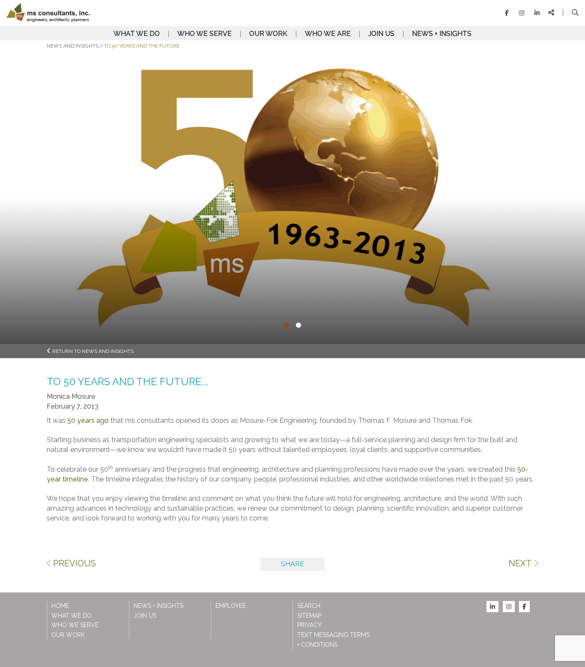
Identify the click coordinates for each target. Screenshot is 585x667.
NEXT (520, 563)
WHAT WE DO (136, 34)
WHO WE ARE (328, 34)
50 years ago (88, 420)
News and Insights (72, 46)
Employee (230, 605)
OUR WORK (268, 34)
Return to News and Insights (93, 351)
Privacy (309, 625)
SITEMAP (309, 615)
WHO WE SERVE (204, 34)
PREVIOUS (74, 563)
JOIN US (381, 34)
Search (308, 605)
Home (60, 605)
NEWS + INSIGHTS (442, 34)
